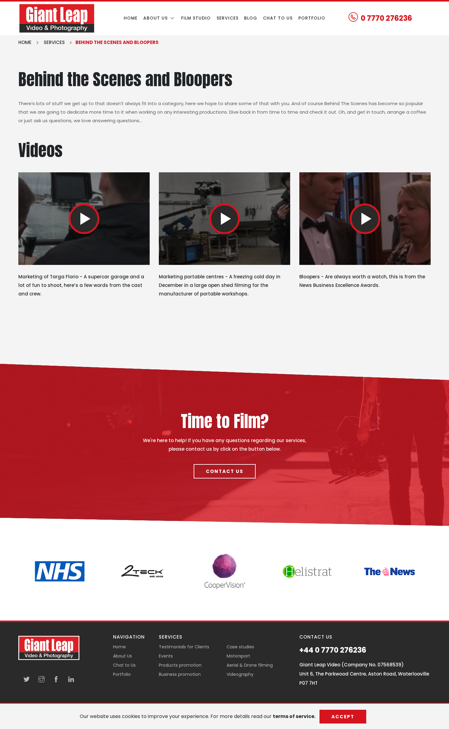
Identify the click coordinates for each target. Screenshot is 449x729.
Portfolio (311, 18)
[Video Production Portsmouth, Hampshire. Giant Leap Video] (56, 17)
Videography (240, 674)
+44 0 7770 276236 (332, 650)
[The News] (389, 570)
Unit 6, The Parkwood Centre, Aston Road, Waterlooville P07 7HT (364, 678)
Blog (250, 18)
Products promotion (180, 665)
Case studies (240, 647)
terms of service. (294, 716)
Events (166, 656)
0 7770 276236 (386, 18)
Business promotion (180, 674)
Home (130, 18)
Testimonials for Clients (184, 647)
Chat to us (278, 18)
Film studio (196, 18)
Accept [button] (342, 716)
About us (156, 18)
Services (228, 18)
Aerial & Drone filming (250, 665)
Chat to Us (124, 665)
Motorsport (238, 656)
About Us (122, 656)
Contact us (224, 471)
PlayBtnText (84, 218)
